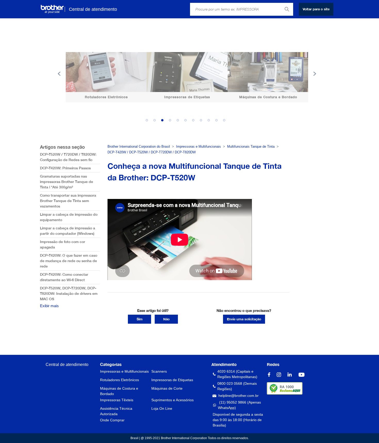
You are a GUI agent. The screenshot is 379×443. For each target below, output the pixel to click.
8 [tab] (202, 121)
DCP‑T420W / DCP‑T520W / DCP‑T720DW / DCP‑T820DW (152, 152)
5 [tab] (179, 121)
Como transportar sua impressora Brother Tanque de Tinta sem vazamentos (68, 200)
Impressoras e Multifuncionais (198, 146)
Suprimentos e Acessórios (172, 400)
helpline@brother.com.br (238, 396)
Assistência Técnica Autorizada (116, 411)
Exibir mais (49, 306)
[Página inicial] (52, 9)
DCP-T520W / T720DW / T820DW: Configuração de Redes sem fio (68, 157)
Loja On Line (161, 408)
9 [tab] (210, 121)
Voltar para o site (316, 9)
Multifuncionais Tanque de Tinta (251, 146)
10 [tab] (217, 121)
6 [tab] (187, 121)
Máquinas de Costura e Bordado (119, 391)
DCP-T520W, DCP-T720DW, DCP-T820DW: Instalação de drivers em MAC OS (68, 293)
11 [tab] (225, 121)
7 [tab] (194, 121)
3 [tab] (163, 121)
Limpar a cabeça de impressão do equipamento (68, 217)
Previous (59, 74)
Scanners (159, 371)
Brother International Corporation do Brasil (139, 146)
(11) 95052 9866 (232, 402)
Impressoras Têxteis (116, 400)
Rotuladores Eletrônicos (119, 380)
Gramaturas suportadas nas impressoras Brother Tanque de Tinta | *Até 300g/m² (66, 181)
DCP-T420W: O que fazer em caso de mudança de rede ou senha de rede (68, 260)
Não (166, 319)
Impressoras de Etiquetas (172, 380)
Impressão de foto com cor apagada (62, 244)
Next (314, 74)
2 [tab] (156, 121)
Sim (140, 319)
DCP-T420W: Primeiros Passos (65, 168)
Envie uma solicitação (244, 319)
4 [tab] (171, 121)
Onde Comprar (112, 420)
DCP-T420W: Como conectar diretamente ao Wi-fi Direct (64, 277)
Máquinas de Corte (167, 388)
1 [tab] (148, 121)
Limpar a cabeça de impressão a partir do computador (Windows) (67, 231)
